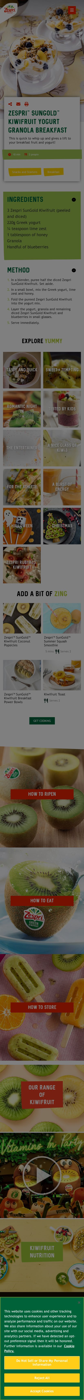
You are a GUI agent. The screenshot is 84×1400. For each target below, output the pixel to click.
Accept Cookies (42, 1391)
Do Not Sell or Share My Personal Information (42, 1363)
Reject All (42, 1378)
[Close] (79, 1302)
